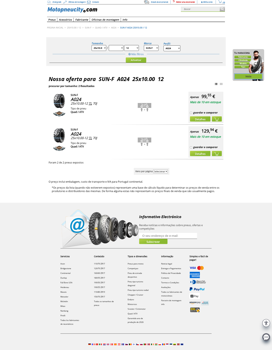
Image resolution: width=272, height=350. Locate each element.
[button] (266, 322)
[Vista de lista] (216, 84)
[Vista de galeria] (221, 84)
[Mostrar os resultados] (222, 9)
